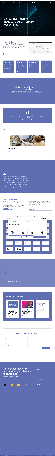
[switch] (22, 233)
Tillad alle (39, 236)
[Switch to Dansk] (49, 0)
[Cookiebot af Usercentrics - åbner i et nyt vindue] (42, 218)
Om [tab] (40, 221)
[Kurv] (50, 3)
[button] (4, 144)
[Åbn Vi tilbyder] (17, 2)
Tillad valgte (27, 236)
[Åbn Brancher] (30, 2)
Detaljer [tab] (27, 221)
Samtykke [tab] (14, 221)
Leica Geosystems (11, 148)
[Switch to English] (51, 0)
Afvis (15, 236)
